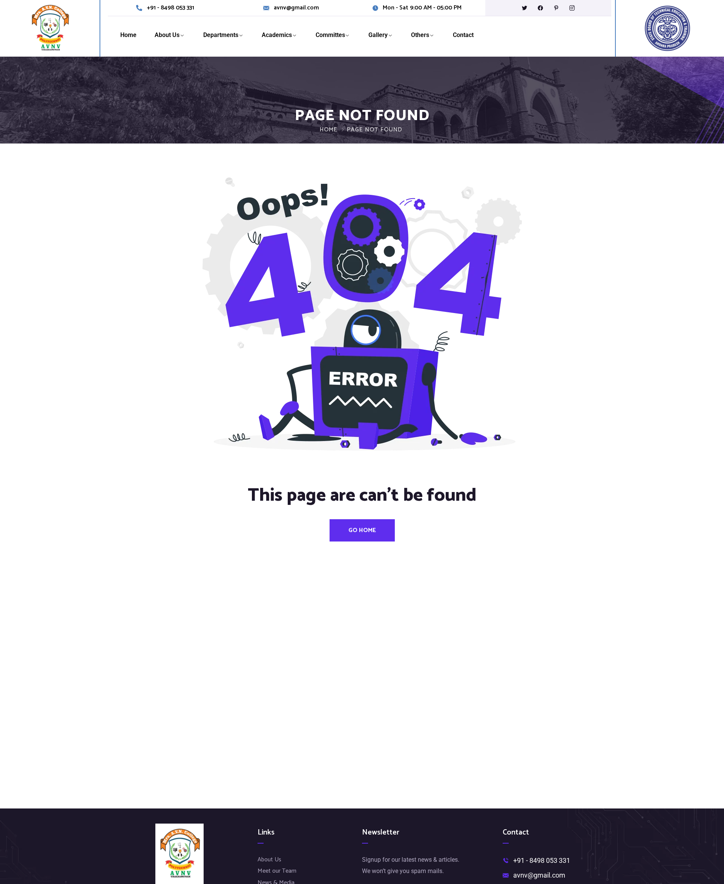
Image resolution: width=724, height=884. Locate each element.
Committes (330, 35)
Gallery (378, 35)
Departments (220, 35)
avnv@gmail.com (296, 8)
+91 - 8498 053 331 (170, 8)
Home (128, 35)
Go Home (362, 530)
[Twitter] (524, 8)
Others (420, 35)
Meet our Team (277, 871)
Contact (463, 35)
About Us (167, 35)
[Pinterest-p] (556, 8)
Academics (277, 35)
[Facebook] (540, 8)
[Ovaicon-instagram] (572, 8)
